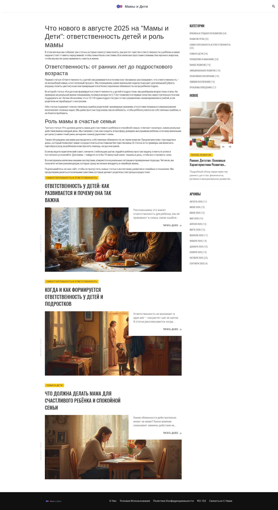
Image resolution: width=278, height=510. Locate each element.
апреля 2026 (198, 224)
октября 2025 (199, 257)
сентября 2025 (199, 263)
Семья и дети (54, 385)
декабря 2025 (199, 246)
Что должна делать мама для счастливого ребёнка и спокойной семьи (82, 400)
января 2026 (198, 240)
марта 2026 (197, 229)
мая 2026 (196, 218)
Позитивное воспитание (204, 76)
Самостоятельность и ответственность (71, 178)
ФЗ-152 (201, 500)
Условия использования (135, 500)
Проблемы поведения (203, 87)
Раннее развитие (200, 64)
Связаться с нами (220, 500)
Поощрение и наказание (204, 59)
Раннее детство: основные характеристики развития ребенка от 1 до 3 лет (207, 164)
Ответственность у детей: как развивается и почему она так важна (78, 192)
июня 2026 (197, 212)
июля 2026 (197, 207)
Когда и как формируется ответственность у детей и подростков (74, 296)
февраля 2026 (199, 235)
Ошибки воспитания (202, 81)
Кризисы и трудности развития (208, 33)
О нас (112, 500)
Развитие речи (199, 39)
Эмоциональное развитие (205, 70)
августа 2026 (198, 201)
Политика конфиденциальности (173, 500)
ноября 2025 (198, 252)
